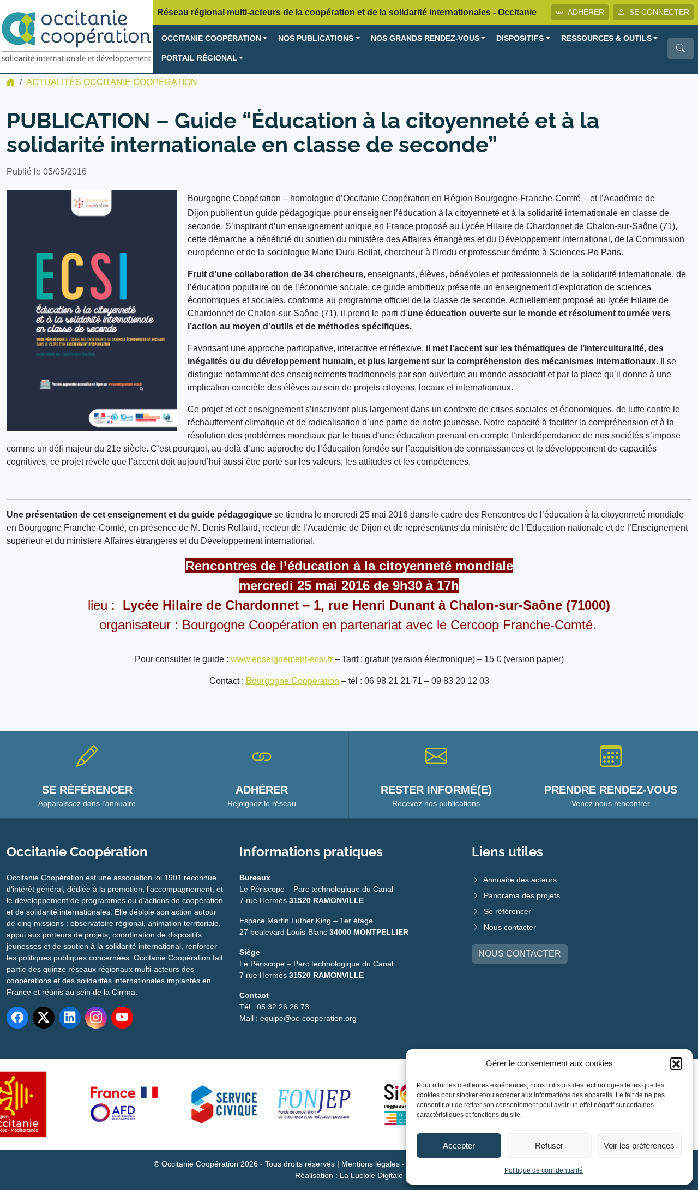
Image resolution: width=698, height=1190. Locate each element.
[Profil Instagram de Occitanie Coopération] (96, 1018)
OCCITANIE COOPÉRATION (211, 38)
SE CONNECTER (659, 12)
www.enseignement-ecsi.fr (282, 659)
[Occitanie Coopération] (76, 35)
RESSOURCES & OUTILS (606, 38)
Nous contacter (510, 927)
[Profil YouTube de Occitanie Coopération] (122, 1018)
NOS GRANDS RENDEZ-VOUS (425, 38)
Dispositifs (520, 38)
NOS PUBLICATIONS (315, 38)
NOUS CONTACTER (519, 953)
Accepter (459, 1145)
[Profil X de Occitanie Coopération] (44, 1018)
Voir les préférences (639, 1145)
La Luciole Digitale (371, 1175)
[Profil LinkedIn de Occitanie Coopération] (70, 1018)
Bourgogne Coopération (292, 681)
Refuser (549, 1145)
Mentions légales (370, 1163)
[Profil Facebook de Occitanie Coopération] (17, 1018)
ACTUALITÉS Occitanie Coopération (111, 82)
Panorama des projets (522, 895)
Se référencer (507, 911)
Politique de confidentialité (543, 1170)
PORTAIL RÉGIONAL (199, 58)
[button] (676, 1063)
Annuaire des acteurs (520, 879)
